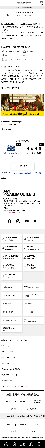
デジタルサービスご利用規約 (10, 369)
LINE (35, 221)
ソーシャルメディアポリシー (10, 381)
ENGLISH (22, 425)
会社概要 (9, 401)
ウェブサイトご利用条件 (8, 358)
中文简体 (32, 431)
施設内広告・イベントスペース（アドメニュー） (15, 340)
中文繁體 (13, 431)
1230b (9, 47)
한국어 (36, 425)
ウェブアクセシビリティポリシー (11, 375)
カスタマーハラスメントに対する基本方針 (14, 386)
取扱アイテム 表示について (18, 59)
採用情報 (13, 409)
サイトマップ (5, 363)
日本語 (8, 425)
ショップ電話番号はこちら (11, 213)
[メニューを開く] (4, 3)
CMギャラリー (6, 346)
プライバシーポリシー (8, 352)
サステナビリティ (32, 409)
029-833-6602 (23, 47)
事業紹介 (23, 401)
